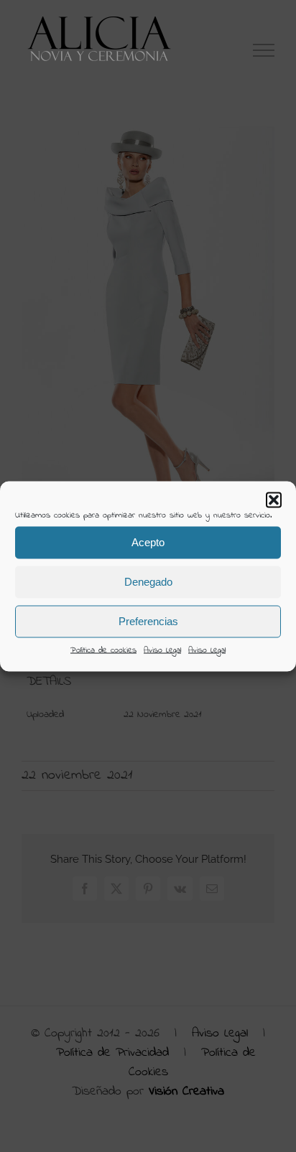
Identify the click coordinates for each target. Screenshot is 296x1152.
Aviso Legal (162, 649)
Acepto (148, 542)
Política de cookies (103, 649)
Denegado (148, 582)
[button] (274, 499)
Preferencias (148, 621)
